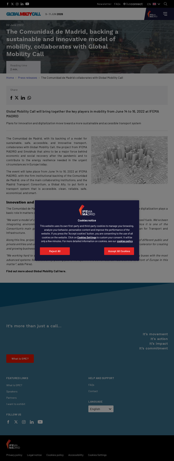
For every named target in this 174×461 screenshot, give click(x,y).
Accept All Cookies (119, 251)
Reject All (54, 251)
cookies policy (125, 241)
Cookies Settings (86, 237)
